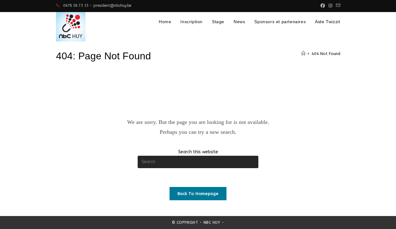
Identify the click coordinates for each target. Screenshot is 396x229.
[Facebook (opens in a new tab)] (323, 6)
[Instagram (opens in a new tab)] (330, 6)
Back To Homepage (198, 193)
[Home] (303, 53)
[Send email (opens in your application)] (337, 6)
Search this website (198, 152)
